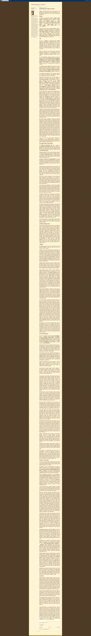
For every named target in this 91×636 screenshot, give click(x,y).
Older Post (58, 627)
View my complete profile (34, 36)
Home (49, 627)
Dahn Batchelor (34, 15)
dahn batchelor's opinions (38, 4)
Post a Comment (41, 625)
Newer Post (40, 627)
